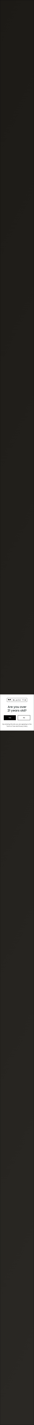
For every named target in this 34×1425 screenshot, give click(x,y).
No (24, 718)
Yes (10, 718)
